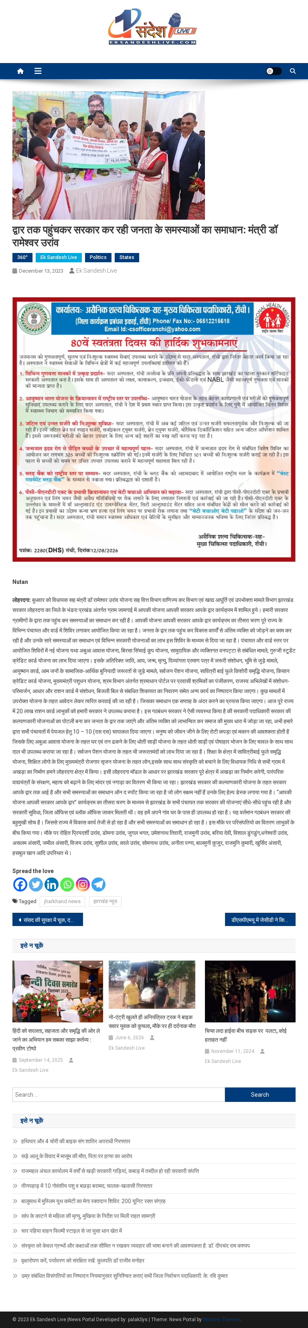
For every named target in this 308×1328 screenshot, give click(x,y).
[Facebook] (20, 884)
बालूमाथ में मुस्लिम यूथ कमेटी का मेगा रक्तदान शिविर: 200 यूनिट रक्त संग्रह (93, 1201)
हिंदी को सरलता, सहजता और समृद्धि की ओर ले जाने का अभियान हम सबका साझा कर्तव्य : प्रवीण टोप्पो (56, 1040)
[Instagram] (83, 884)
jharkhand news (62, 901)
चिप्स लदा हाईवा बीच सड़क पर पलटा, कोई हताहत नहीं (246, 1035)
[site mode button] (274, 71)
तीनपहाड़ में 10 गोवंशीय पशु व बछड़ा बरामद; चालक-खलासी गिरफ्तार (86, 1186)
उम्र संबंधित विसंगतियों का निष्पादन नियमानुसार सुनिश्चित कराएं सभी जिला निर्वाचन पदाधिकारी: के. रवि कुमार (124, 1276)
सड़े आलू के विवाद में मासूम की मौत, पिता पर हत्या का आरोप (76, 1156)
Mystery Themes (221, 1319)
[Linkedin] (52, 884)
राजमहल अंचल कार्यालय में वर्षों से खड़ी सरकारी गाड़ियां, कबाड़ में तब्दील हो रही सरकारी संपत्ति (110, 1171)
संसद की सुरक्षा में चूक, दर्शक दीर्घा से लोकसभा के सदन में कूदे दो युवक (53, 920)
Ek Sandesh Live (59, 257)
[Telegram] (98, 884)
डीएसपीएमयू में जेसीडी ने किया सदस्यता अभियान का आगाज (263, 920)
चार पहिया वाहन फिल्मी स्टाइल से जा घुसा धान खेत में (71, 1231)
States (127, 257)
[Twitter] (36, 884)
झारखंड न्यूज (105, 901)
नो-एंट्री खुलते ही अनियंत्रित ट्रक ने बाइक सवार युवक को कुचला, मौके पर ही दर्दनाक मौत (152, 1021)
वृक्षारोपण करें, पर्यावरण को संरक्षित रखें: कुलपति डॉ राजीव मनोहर (82, 1260)
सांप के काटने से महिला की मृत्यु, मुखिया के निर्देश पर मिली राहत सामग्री (88, 1216)
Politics (98, 257)
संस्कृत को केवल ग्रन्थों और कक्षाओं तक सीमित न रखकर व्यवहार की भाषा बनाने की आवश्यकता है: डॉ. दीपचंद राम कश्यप (135, 1245)
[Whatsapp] (67, 884)
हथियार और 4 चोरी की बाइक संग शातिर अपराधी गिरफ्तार (75, 1141)
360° (22, 257)
